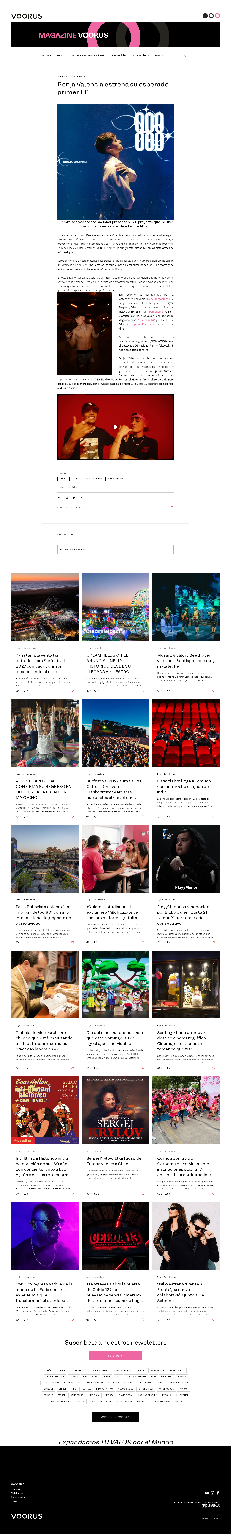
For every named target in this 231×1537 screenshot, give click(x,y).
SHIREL (62, 1389)
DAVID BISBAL (126, 1395)
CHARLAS (80, 1401)
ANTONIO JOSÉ (166, 1389)
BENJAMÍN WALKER (59, 1401)
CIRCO (160, 1383)
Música (61, 56)
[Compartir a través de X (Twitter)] (66, 497)
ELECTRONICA (124, 1401)
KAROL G (166, 1395)
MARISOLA (94, 1395)
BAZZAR (182, 1377)
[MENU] (211, 15)
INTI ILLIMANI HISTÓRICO (120, 1383)
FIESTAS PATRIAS (104, 1389)
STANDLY (48, 1395)
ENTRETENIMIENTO (160, 1401)
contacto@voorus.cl (209, 1505)
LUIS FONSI (182, 1395)
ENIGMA (141, 1401)
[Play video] (115, 427)
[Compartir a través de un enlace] (81, 497)
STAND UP (48, 1389)
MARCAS (109, 1395)
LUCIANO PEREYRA (147, 1395)
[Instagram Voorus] (212, 1493)
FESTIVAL (86, 1389)
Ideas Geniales (118, 56)
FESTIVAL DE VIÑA (73, 1383)
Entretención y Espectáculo (88, 56)
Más (157, 56)
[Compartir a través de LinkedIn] (74, 497)
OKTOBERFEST (145, 1389)
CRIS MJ (141, 1371)
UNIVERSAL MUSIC (99, 1371)
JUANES (74, 1377)
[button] (185, 55)
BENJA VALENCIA (116, 479)
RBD (74, 1389)
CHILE (76, 479)
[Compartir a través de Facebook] (58, 497)
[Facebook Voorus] (218, 1493)
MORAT (61, 1395)
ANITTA (178, 1401)
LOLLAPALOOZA (95, 1383)
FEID (153, 1377)
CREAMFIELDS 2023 (179, 1383)
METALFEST (167, 1377)
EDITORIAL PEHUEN (136, 1377)
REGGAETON (145, 1383)
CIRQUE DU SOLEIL (55, 1377)
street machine (90, 1377)
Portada (46, 56)
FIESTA (107, 1377)
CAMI (118, 1377)
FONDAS (183, 1389)
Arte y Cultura (141, 56)
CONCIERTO (78, 1371)
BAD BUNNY (106, 1401)
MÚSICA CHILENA (93, 479)
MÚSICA (63, 479)
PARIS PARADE (157, 1371)
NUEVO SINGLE (125, 1389)
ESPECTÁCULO (177, 1371)
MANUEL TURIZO (50, 1383)
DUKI (92, 1401)
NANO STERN (76, 1395)
